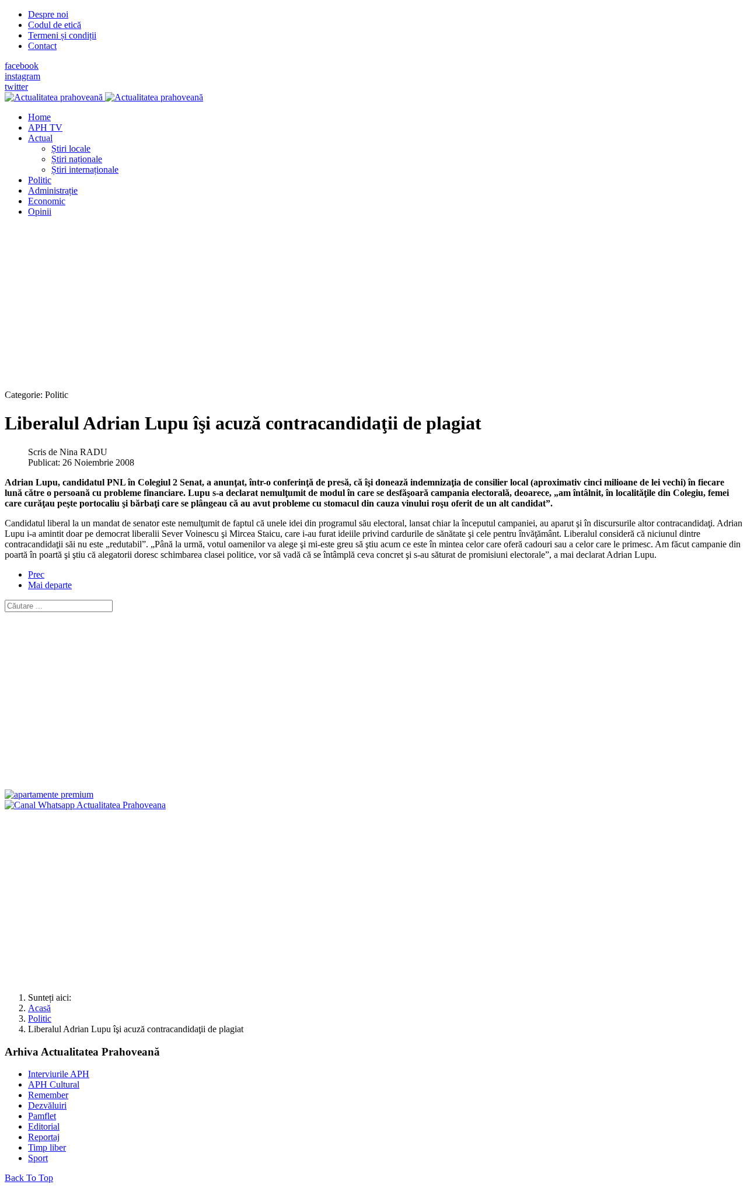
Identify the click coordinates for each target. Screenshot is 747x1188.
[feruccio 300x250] (49, 794)
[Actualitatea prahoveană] (104, 97)
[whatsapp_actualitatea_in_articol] (85, 805)
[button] (40, 138)
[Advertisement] (355, 308)
